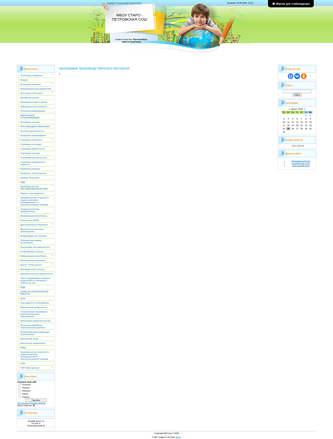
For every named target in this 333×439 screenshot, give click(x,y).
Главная (111, 3)
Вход (132, 3)
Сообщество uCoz (301, 163)
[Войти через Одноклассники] (304, 76)
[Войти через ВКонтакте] (297, 76)
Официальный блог (300, 161)
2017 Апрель (298, 145)
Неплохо (26, 391)
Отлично (26, 384)
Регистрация (122, 3)
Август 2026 (297, 109)
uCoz (178, 437)
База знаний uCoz (301, 166)
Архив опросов (38, 403)
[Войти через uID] (290, 76)
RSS (139, 3)
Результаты (23, 403)
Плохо (25, 394)
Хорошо (26, 388)
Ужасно (25, 397)
